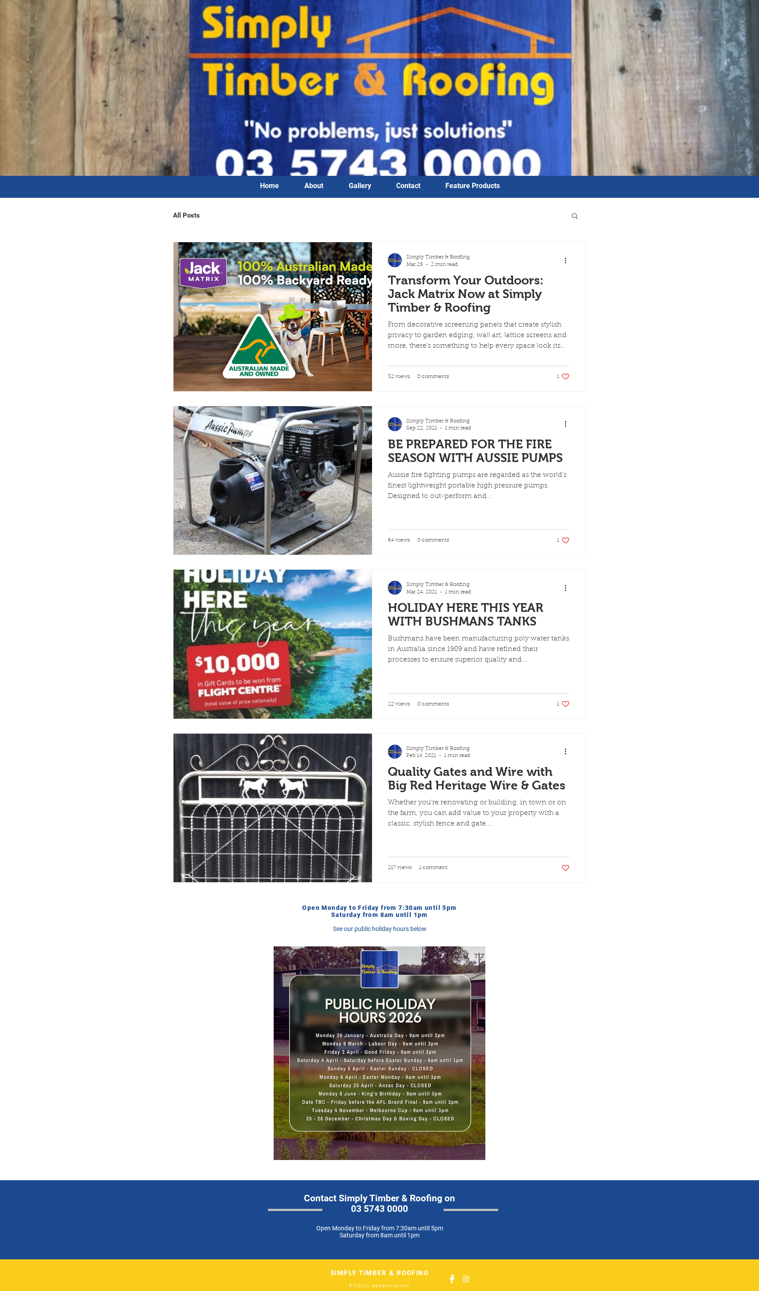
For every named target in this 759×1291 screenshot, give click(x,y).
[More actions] (568, 260)
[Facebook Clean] (452, 1279)
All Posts (186, 215)
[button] (575, 216)
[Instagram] (466, 1279)
